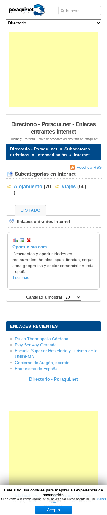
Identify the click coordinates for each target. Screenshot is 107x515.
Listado (31, 210)
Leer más (21, 278)
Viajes (69, 186)
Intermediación (52, 154)
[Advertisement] (53, 69)
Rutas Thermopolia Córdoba (41, 338)
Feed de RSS (89, 167)
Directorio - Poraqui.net (33, 148)
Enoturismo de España (36, 368)
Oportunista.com (29, 246)
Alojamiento (28, 186)
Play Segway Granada (36, 344)
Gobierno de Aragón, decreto (42, 362)
